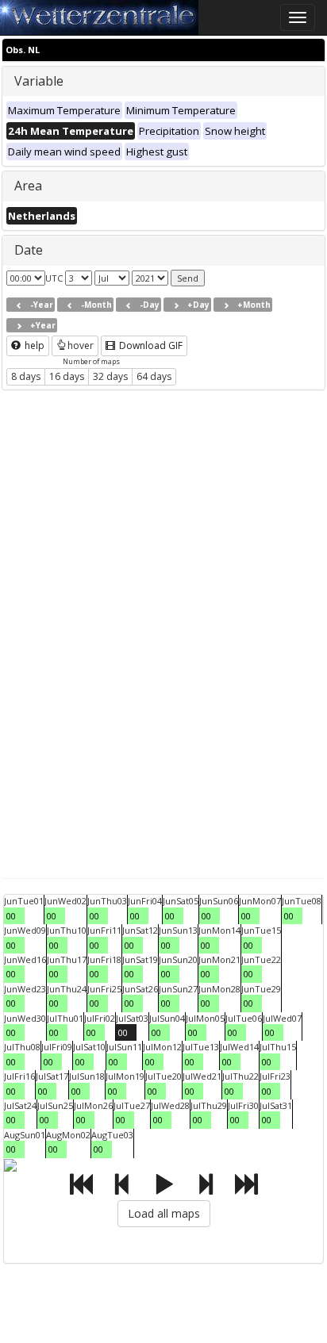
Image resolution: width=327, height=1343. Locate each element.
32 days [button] (110, 376)
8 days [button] (25, 376)
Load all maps (164, 1213)
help (33, 345)
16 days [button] (66, 376)
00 (11, 916)
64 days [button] (154, 376)
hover (80, 345)
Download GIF (150, 345)
